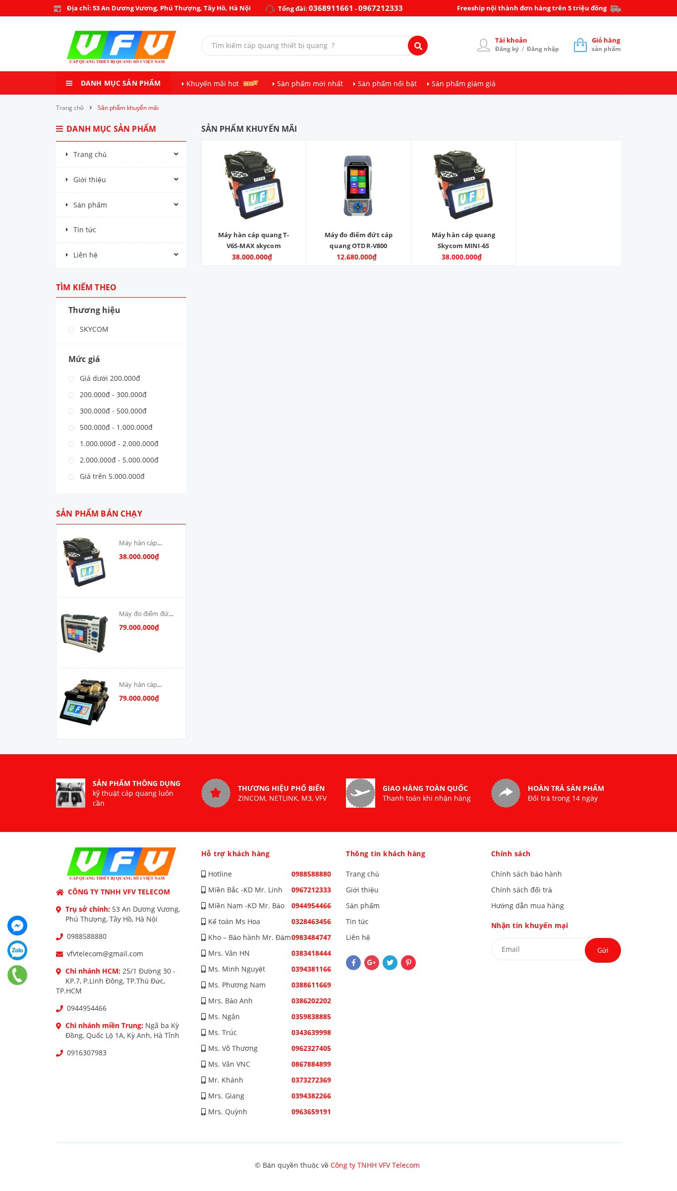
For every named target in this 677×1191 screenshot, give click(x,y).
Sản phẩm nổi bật (387, 83)
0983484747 (311, 937)
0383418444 (311, 953)
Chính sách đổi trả (521, 889)
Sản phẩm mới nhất (310, 83)
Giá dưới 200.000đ (109, 378)
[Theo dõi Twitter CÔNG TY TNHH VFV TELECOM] (390, 962)
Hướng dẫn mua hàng (527, 905)
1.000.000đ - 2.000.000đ (118, 443)
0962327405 (311, 1048)
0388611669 (311, 984)
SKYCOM (93, 329)
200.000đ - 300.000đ (112, 394)
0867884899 (311, 1064)
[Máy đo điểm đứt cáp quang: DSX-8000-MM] (84, 633)
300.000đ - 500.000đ (112, 410)
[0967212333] (17, 975)
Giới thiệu (89, 179)
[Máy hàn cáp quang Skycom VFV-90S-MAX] (84, 703)
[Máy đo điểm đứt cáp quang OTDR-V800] (358, 185)
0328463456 (311, 921)
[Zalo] (17, 950)
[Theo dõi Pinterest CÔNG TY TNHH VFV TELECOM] (408, 962)
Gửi (603, 950)
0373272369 (311, 1080)
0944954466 (87, 1008)
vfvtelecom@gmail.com (105, 953)
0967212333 (380, 8)
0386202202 (311, 1000)
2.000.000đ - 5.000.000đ (118, 460)
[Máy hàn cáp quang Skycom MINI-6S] (463, 185)
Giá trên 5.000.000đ (111, 476)
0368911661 (331, 8)
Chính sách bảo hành (526, 874)
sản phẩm (606, 44)
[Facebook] (17, 925)
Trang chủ (90, 154)
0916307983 (87, 1052)
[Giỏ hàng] (580, 44)
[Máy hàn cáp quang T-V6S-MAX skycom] (84, 562)
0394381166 (311, 969)
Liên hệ (85, 254)
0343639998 (311, 1032)
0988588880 (87, 936)
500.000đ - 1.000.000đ (115, 427)
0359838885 (311, 1016)
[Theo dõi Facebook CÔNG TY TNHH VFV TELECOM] (353, 962)
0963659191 (311, 1111)
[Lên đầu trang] (655, 1161)
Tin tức (84, 229)
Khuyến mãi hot (212, 83)
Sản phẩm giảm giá (464, 83)
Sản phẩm (90, 204)
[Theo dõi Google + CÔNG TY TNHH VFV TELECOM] (371, 962)
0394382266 (311, 1095)
